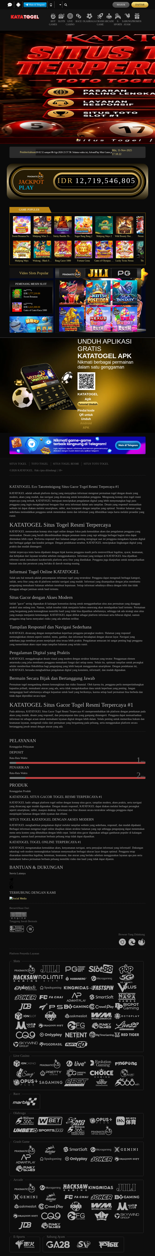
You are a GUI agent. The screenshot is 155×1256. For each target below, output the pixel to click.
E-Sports (118, 23)
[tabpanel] (77, 87)
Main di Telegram (37, 4)
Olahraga (89, 21)
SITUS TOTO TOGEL (96, 463)
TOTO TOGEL (39, 463)
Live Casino (70, 23)
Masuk (121, 4)
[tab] (72, 273)
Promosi (137, 21)
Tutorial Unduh (88, 404)
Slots (61, 21)
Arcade (109, 21)
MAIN (24, 225)
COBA (74, 288)
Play (26, 187)
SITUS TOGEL (18, 463)
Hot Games (53, 23)
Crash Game (100, 23)
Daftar (139, 4)
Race (79, 21)
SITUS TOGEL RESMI (66, 463)
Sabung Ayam (127, 23)
